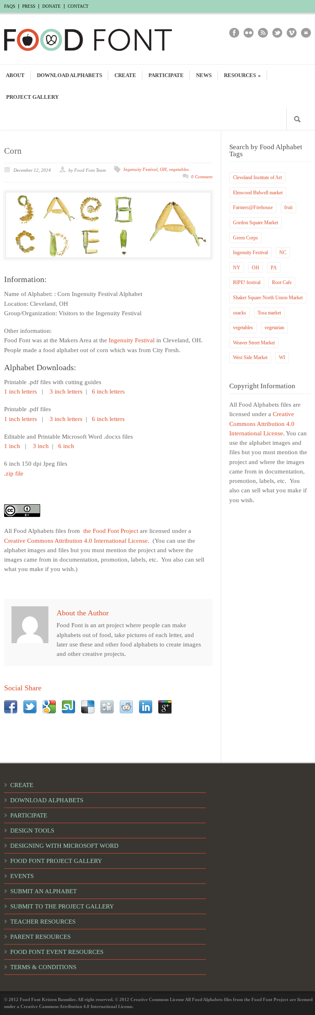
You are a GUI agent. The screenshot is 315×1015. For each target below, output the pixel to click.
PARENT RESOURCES (40, 936)
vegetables (179, 169)
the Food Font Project (110, 531)
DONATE (51, 6)
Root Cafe (282, 282)
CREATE (125, 75)
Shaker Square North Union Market (268, 297)
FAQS (9, 6)
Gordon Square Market (255, 222)
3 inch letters (66, 391)
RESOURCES (242, 75)
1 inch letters (20, 391)
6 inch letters (109, 391)
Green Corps (245, 238)
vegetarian (274, 327)
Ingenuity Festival (140, 169)
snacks (239, 313)
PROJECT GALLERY (32, 97)
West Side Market (250, 357)
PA (274, 268)
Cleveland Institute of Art (257, 177)
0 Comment (201, 176)
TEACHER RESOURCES (42, 921)
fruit (288, 207)
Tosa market (269, 313)
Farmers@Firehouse (253, 207)
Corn (13, 151)
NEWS (204, 75)
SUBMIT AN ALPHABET (43, 891)
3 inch (41, 446)
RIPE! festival (246, 282)
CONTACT (78, 6)
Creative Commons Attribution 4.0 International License (76, 540)
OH (163, 169)
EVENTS (22, 876)
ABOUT (15, 75)
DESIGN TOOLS (32, 830)
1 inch (12, 446)
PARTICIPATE (166, 75)
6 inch (66, 446)
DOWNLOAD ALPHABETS (69, 75)
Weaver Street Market (254, 343)
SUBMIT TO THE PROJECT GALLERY (62, 906)
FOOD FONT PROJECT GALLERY (56, 861)
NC (282, 252)
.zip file (13, 473)
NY (236, 268)
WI (282, 357)
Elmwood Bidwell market (258, 193)
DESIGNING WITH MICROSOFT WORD (64, 845)
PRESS (28, 6)
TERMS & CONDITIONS (43, 967)
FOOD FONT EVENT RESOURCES (56, 952)
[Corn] (108, 225)
